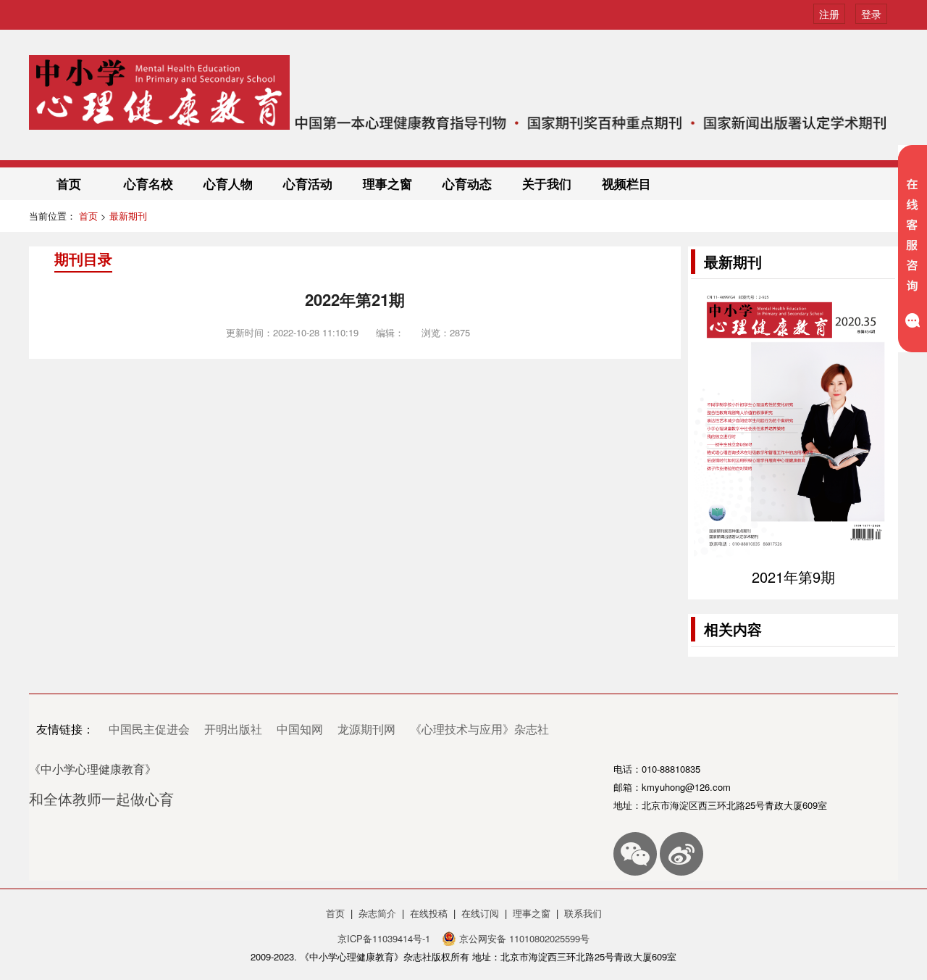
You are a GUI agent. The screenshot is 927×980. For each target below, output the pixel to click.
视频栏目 (626, 183)
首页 (68, 183)
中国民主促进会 (149, 729)
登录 (871, 14)
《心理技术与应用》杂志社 (479, 729)
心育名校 (148, 183)
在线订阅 (480, 913)
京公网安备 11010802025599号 (523, 938)
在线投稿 (429, 913)
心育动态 (467, 183)
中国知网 (300, 729)
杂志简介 (377, 913)
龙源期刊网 (366, 729)
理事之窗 (387, 183)
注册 (829, 14)
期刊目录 (83, 258)
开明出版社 (233, 729)
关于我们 (546, 183)
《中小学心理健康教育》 (92, 768)
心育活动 (307, 183)
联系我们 (583, 913)
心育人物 (228, 183)
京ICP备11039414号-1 (385, 938)
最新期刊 (128, 216)
